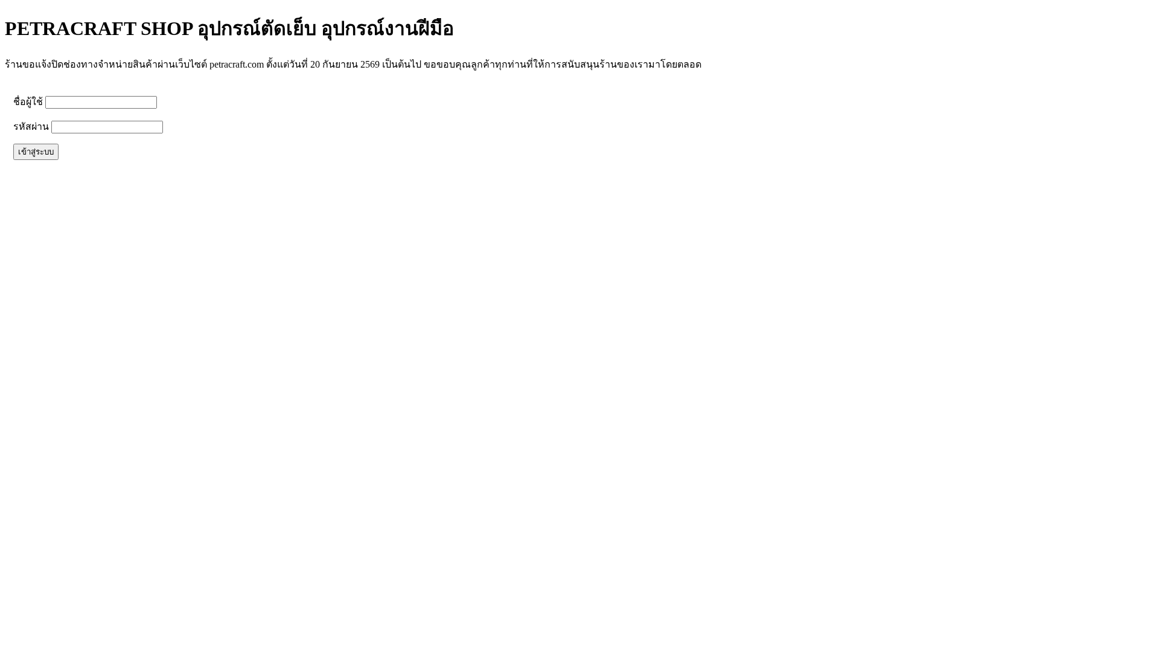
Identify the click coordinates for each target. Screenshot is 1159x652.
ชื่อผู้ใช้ (28, 102)
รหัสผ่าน (31, 126)
